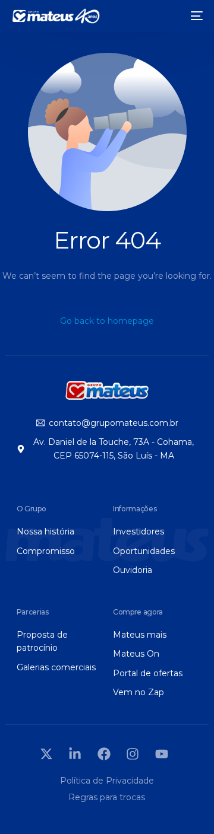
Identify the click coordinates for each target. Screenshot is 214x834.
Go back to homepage (107, 321)
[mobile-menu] (194, 16)
